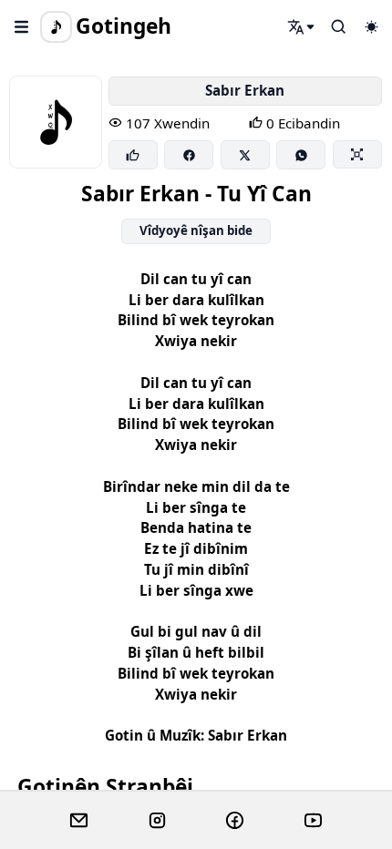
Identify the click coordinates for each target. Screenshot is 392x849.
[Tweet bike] (245, 154)
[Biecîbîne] (133, 154)
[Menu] (21, 26)
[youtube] (313, 821)
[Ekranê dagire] (357, 154)
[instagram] (157, 821)
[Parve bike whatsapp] (300, 154)
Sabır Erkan (244, 90)
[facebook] (235, 821)
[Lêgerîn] (302, 26)
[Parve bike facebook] (188, 154)
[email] (79, 821)
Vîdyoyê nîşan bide (196, 230)
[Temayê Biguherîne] (371, 26)
